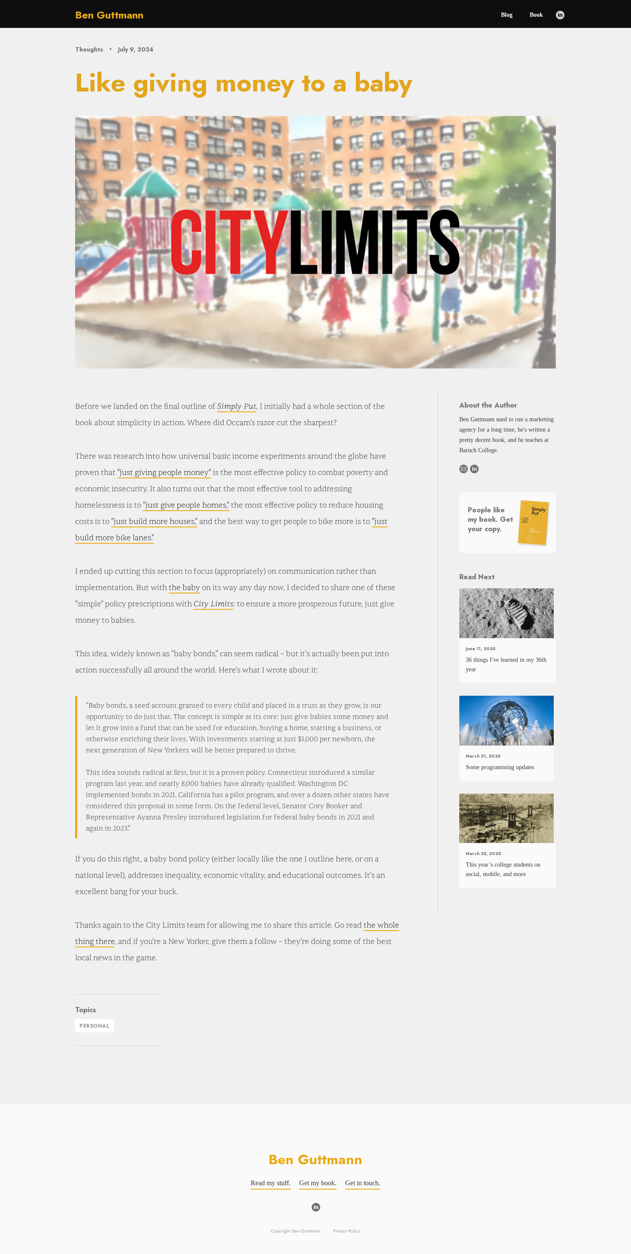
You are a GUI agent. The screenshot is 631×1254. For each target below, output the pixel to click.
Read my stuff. (271, 1183)
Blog (507, 15)
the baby (184, 588)
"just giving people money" (164, 473)
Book (536, 15)
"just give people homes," (186, 505)
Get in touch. (362, 1183)
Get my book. (318, 1183)
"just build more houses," (154, 522)
